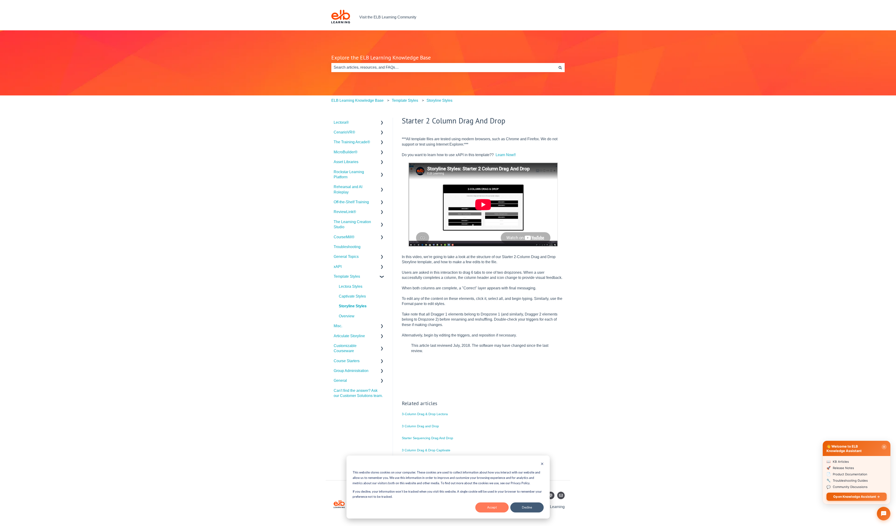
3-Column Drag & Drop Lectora (425, 414)
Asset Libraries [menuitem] (346, 162)
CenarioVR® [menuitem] (344, 132)
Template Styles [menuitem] (347, 276)
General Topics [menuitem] (346, 257)
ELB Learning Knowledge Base (357, 100)
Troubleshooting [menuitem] (347, 247)
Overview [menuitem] (346, 316)
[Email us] (561, 495)
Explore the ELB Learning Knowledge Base (381, 57)
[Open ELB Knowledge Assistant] (883, 513)
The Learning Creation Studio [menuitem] (352, 224)
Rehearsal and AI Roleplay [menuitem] (348, 189)
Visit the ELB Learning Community (387, 17)
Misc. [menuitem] (338, 326)
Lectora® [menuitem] (341, 122)
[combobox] (443, 67)
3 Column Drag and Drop (420, 426)
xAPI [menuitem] (338, 267)
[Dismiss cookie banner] (542, 464)
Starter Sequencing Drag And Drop (427, 438)
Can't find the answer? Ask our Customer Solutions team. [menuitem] (358, 393)
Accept (492, 507)
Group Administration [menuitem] (351, 371)
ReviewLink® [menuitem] (345, 212)
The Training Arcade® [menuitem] (352, 142)
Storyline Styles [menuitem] (353, 306)
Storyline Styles (439, 100)
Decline (527, 507)
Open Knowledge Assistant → (856, 496)
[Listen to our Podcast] (550, 495)
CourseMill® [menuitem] (344, 237)
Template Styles (405, 100)
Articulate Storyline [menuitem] (349, 336)
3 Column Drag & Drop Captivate (426, 450)
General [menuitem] (340, 380)
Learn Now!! (506, 155)
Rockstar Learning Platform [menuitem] (349, 174)
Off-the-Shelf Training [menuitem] (351, 202)
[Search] (560, 67)
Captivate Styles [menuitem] (352, 296)
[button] (382, 123)
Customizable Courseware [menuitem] (345, 348)
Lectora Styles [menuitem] (350, 286)
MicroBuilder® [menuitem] (345, 152)
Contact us (551, 17)
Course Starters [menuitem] (347, 361)
